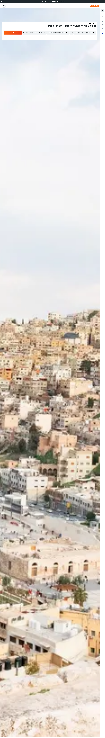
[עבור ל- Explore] (102, 21)
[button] (1, 1)
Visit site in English (47, 1)
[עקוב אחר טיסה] (102, 24)
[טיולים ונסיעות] (102, 28)
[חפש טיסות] (102, 10)
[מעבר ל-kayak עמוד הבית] (94, 6)
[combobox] (92, 29)
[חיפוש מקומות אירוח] (102, 13)
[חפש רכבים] (102, 16)
